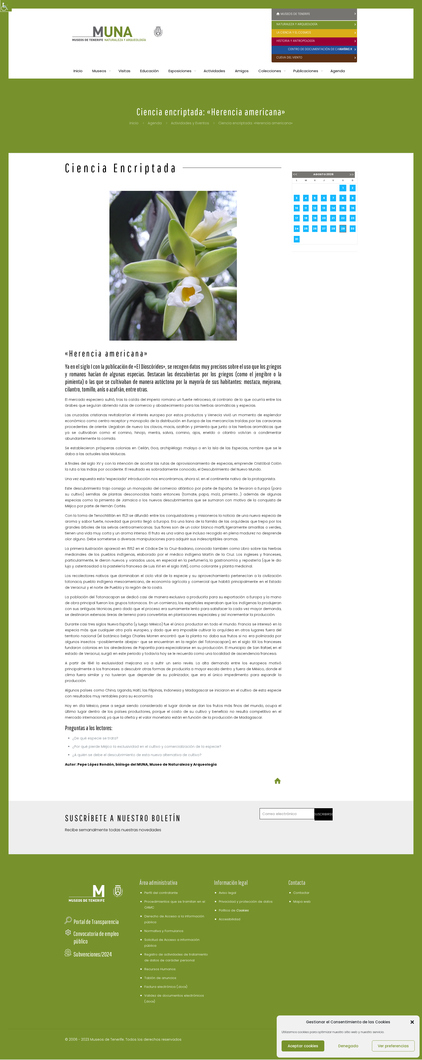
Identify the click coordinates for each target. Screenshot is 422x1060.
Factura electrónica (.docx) (165, 986)
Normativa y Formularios (163, 931)
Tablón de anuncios (160, 978)
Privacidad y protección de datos (246, 901)
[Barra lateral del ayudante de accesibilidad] (6, 6)
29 (343, 228)
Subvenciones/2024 (93, 954)
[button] (412, 1022)
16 (352, 208)
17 (296, 218)
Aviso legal (227, 892)
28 (333, 228)
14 (333, 208)
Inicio (133, 123)
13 (323, 208)
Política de (234, 910)
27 (324, 228)
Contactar (301, 892)
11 (306, 208)
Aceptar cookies (303, 1045)
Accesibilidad (229, 919)
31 (296, 239)
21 (333, 218)
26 (314, 228)
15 (342, 208)
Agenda (155, 123)
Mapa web (302, 901)
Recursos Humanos (160, 969)
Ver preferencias (393, 1045)
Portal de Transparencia (96, 921)
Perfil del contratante (161, 892)
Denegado (348, 1045)
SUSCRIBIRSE (324, 814)
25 (305, 228)
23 (352, 218)
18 (305, 218)
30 (352, 228)
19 (314, 218)
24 (296, 228)
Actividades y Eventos (190, 123)
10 (296, 208)
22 (343, 218)
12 (314, 208)
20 (324, 218)
